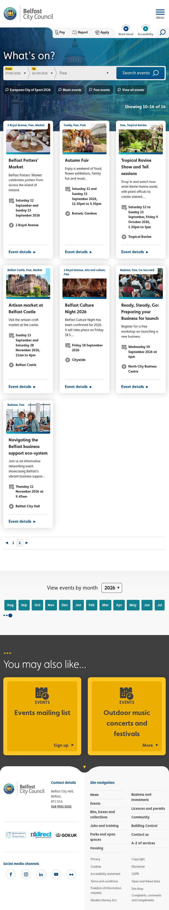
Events (95, 803)
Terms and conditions (104, 881)
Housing (96, 848)
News (94, 795)
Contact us (140, 834)
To (34, 68)
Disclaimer (138, 866)
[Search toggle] (162, 32)
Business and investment (141, 797)
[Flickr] (71, 874)
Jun (147, 605)
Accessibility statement (105, 873)
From (8, 68)
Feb (92, 605)
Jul (159, 605)
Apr (119, 605)
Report (83, 32)
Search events (137, 72)
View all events (133, 90)
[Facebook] (11, 874)
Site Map (137, 888)
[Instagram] (26, 874)
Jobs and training (104, 826)
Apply (104, 32)
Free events (102, 90)
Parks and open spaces (102, 837)
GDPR (135, 873)
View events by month (72, 587)
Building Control (144, 826)
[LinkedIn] (41, 874)
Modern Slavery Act (104, 900)
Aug (10, 605)
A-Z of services (143, 843)
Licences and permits (148, 808)
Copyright (138, 859)
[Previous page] (6, 543)
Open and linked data (146, 881)
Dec (65, 605)
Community (140, 817)
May (133, 605)
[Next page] (26, 543)
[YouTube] (56, 874)
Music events (72, 90)
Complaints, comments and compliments (146, 898)
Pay (62, 32)
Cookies (96, 866)
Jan (78, 605)
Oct (37, 605)
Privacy (95, 859)
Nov (51, 605)
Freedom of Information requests (106, 890)
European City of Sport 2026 (30, 90)
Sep (24, 605)
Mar (105, 605)
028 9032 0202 (61, 806)
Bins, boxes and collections (102, 814)
